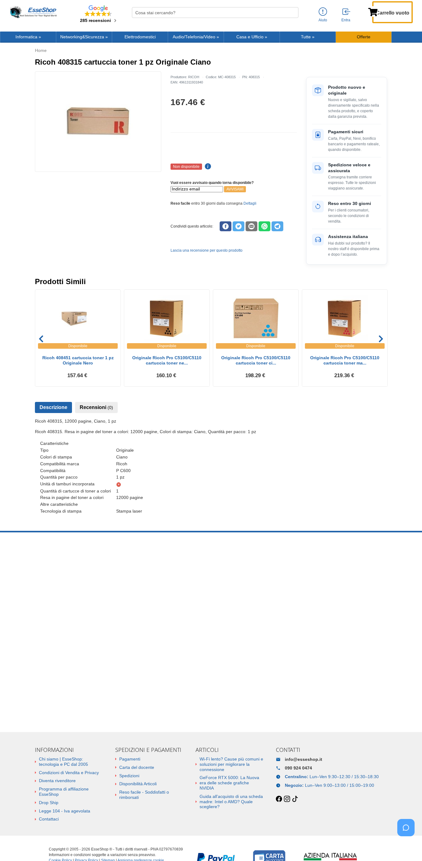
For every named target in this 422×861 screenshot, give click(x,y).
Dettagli (249, 203)
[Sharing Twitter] (238, 226)
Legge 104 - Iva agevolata (64, 810)
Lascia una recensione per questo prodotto (207, 250)
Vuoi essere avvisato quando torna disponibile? (212, 183)
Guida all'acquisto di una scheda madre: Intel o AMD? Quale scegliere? (231, 801)
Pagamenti (129, 759)
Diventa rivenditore (57, 780)
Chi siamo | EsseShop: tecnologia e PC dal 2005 (63, 762)
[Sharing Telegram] (277, 226)
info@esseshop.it (303, 759)
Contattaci (49, 818)
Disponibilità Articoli (138, 783)
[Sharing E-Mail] (251, 226)
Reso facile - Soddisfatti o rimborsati (144, 795)
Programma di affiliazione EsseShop (64, 791)
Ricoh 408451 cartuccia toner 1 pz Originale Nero (78, 360)
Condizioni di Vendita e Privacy (69, 772)
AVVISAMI (234, 189)
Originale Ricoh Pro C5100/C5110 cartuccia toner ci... (255, 360)
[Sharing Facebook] (225, 226)
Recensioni (96, 407)
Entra (345, 20)
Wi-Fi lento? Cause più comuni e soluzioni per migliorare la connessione (231, 764)
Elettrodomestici (140, 37)
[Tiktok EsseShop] (295, 799)
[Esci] (346, 12)
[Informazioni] (323, 11)
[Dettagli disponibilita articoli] (207, 166)
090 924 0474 (298, 767)
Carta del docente (136, 767)
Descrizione (53, 407)
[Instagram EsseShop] (287, 799)
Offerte (363, 37)
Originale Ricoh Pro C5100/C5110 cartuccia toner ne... (166, 360)
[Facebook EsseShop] (279, 799)
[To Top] (408, 847)
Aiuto (323, 20)
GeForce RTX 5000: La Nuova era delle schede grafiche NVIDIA (229, 783)
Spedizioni (129, 775)
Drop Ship (48, 802)
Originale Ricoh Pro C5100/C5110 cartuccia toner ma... (344, 360)
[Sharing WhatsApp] (264, 226)
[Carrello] (373, 11)
